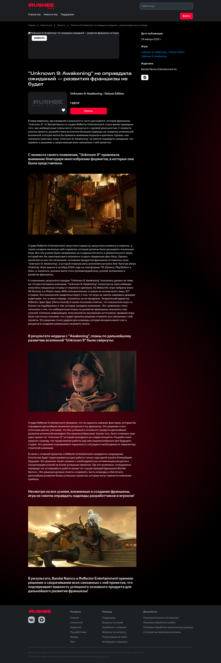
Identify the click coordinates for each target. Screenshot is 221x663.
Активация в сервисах (114, 642)
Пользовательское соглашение (161, 618)
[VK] (31, 619)
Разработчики (78, 632)
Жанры (74, 637)
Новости (61, 25)
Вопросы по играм (112, 622)
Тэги (72, 642)
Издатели (75, 627)
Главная (31, 25)
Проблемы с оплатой (114, 627)
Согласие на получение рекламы (162, 632)
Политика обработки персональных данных (168, 627)
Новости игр (46, 25)
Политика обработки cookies (159, 622)
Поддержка (108, 618)
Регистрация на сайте (114, 637)
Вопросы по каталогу (114, 632)
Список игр (76, 622)
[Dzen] (41, 619)
